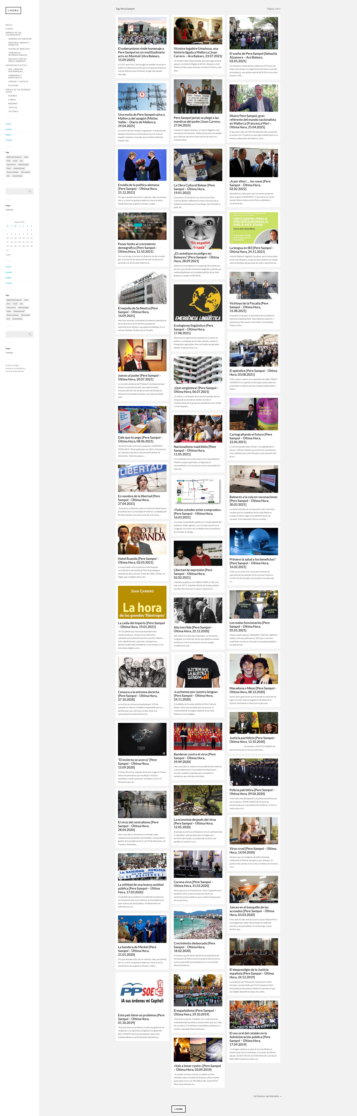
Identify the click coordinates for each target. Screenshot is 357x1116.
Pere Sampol (25, 172)
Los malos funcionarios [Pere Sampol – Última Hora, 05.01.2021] (250, 626)
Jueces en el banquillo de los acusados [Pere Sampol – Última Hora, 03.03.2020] (252, 911)
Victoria (13, 111)
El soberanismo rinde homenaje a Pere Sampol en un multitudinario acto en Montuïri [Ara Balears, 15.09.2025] (141, 54)
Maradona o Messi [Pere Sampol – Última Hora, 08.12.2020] (253, 690)
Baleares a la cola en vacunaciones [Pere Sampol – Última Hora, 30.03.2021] (253, 500)
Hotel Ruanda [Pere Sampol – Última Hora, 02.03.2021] (138, 560)
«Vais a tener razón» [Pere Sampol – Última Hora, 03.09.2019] (197, 1067)
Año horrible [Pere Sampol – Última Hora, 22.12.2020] (193, 629)
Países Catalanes (12, 172)
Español (9, 129)
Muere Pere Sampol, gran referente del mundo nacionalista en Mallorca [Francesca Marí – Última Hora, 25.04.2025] (253, 121)
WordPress (20, 368)
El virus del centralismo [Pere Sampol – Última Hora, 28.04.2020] (138, 826)
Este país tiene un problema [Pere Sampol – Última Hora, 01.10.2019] (141, 1019)
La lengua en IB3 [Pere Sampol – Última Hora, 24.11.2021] (252, 250)
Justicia (12, 107)
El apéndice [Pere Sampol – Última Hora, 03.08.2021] (253, 372)
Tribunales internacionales (17, 54)
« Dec (8, 255)
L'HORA (13, 10)
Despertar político (16, 65)
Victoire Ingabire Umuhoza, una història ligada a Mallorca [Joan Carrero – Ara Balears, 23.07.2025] (198, 52)
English (8, 135)
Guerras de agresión (20, 39)
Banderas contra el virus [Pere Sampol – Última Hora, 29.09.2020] (195, 758)
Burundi (13, 103)
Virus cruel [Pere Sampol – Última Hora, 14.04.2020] (253, 850)
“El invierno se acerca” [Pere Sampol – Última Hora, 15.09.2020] (137, 763)
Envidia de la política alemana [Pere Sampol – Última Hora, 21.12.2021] (138, 188)
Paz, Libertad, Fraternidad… (16, 70)
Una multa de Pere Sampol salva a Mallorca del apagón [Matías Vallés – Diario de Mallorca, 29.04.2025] (141, 120)
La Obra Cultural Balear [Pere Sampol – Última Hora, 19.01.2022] (194, 189)
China (26, 157)
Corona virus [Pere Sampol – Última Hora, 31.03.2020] (193, 884)
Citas (8, 161)
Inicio (9, 25)
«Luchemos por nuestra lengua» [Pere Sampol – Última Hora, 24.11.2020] (196, 695)
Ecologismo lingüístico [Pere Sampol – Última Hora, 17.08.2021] (193, 329)
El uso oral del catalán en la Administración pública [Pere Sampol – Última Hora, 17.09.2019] (250, 1038)
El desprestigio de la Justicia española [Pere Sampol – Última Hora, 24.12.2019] (252, 973)
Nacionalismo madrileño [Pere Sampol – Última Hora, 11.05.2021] (195, 450)
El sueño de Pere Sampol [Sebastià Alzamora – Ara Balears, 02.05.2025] (253, 57)
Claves (9, 29)
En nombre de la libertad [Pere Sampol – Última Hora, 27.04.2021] (139, 500)
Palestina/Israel (19, 168)
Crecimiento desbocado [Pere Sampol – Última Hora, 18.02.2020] (194, 947)
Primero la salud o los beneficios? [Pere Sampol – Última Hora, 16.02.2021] (253, 563)
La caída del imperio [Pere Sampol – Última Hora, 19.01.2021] (141, 625)
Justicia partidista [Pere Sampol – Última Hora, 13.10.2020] (253, 740)
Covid (15, 161)
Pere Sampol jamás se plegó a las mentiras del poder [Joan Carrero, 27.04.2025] (197, 121)
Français (9, 140)
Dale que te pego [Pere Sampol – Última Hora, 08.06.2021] (140, 439)
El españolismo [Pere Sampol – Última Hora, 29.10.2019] (195, 1012)
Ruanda (12, 96)
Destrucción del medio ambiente (17, 60)
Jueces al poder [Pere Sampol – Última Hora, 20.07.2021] (139, 377)
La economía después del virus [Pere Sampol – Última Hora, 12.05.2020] (195, 823)
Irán (21, 161)
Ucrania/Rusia (17, 176)
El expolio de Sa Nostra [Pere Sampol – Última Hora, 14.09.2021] (138, 312)
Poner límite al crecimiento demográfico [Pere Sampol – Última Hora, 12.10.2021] (137, 247)
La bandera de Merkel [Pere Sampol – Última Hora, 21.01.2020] (137, 950)
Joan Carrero (11, 164)
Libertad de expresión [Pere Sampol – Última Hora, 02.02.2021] (193, 573)
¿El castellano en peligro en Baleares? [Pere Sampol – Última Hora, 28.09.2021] (196, 257)
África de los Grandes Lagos (18, 91)
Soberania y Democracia (15, 76)
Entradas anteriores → (268, 1096)
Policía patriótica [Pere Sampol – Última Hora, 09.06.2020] (252, 792)
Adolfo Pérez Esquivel (14, 157)
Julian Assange (23, 164)
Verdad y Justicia (18, 81)
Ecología (13, 85)
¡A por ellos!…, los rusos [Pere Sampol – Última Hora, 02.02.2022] (250, 185)
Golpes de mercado (19, 49)
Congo (12, 100)
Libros (9, 168)
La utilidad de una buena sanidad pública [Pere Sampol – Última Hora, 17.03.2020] (141, 888)
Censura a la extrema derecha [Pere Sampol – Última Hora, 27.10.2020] (138, 695)
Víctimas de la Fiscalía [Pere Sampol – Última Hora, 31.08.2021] (249, 307)
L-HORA (178, 1109)
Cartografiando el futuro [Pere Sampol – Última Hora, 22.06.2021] (251, 438)
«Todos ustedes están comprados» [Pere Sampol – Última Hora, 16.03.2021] (197, 513)
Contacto (9, 210)
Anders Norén (18, 371)
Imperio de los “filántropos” (13, 34)
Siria (8, 176)
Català (8, 124)
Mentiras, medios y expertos (19, 44)
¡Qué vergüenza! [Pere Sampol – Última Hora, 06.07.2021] (196, 390)
